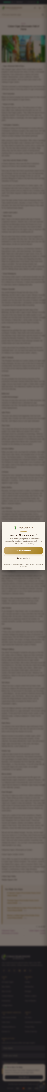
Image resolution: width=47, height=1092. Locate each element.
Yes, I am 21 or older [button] (24, 550)
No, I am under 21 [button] (23, 558)
